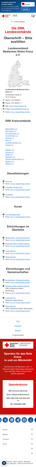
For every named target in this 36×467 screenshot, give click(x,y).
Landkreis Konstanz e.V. (13, 143)
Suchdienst (9, 194)
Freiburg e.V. (9, 138)
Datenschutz (27, 461)
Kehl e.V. (8, 140)
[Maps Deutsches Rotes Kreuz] (30, 420)
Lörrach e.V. (9, 145)
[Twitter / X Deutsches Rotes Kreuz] (5, 420)
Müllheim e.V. (9, 150)
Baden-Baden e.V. (11, 129)
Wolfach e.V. (9, 164)
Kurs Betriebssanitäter (12, 214)
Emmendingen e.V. (11, 136)
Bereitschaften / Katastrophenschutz (17, 238)
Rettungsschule (10, 257)
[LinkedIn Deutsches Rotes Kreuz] (11, 420)
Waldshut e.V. (9, 161)
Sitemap (20, 461)
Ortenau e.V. (9, 152)
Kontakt (15, 461)
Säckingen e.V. (10, 157)
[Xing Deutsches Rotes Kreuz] (18, 420)
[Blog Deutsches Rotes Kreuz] (24, 420)
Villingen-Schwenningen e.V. (14, 159)
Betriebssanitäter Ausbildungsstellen (17, 244)
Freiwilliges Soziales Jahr (13, 187)
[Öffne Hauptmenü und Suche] (33, 16)
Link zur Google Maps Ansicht (20, 112)
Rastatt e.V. (9, 154)
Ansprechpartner (7, 461)
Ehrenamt (8, 181)
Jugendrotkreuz (10, 251)
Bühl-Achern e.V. (11, 131)
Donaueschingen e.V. (12, 133)
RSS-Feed (13, 463)
